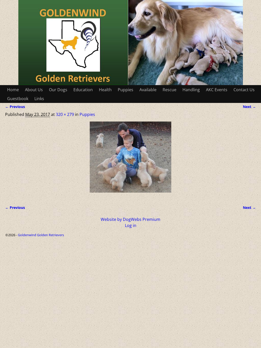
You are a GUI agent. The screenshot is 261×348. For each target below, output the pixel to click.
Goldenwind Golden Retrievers (41, 235)
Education (83, 89)
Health (105, 89)
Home (13, 89)
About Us (34, 89)
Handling (191, 89)
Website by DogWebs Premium (130, 219)
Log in (130, 225)
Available (147, 89)
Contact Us (244, 89)
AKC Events (216, 89)
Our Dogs (58, 89)
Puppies (125, 89)
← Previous (15, 106)
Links (39, 98)
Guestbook (17, 98)
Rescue (169, 89)
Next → (249, 106)
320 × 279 (65, 114)
